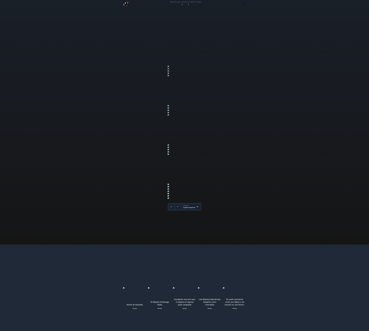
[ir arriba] (177, 206)
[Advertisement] (185, 23)
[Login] (243, 3)
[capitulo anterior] (171, 206)
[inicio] (126, 3)
